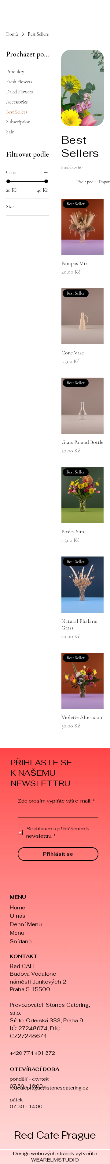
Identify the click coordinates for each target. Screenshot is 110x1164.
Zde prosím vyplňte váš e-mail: (56, 801)
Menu (17, 933)
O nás (17, 915)
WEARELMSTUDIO (55, 1160)
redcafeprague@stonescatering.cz (49, 1088)
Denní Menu (26, 924)
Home (17, 907)
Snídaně (21, 941)
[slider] (8, 181)
